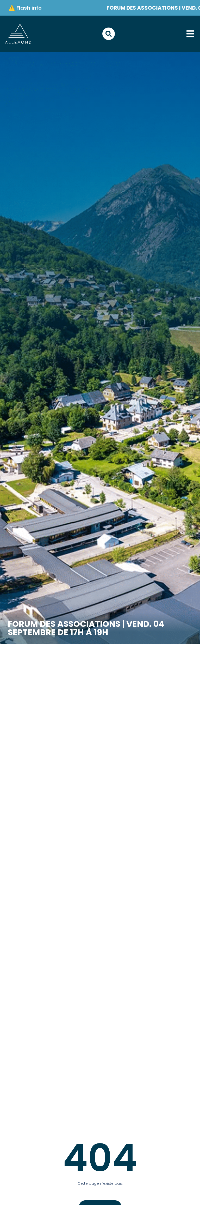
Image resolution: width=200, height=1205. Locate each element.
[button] (190, 33)
